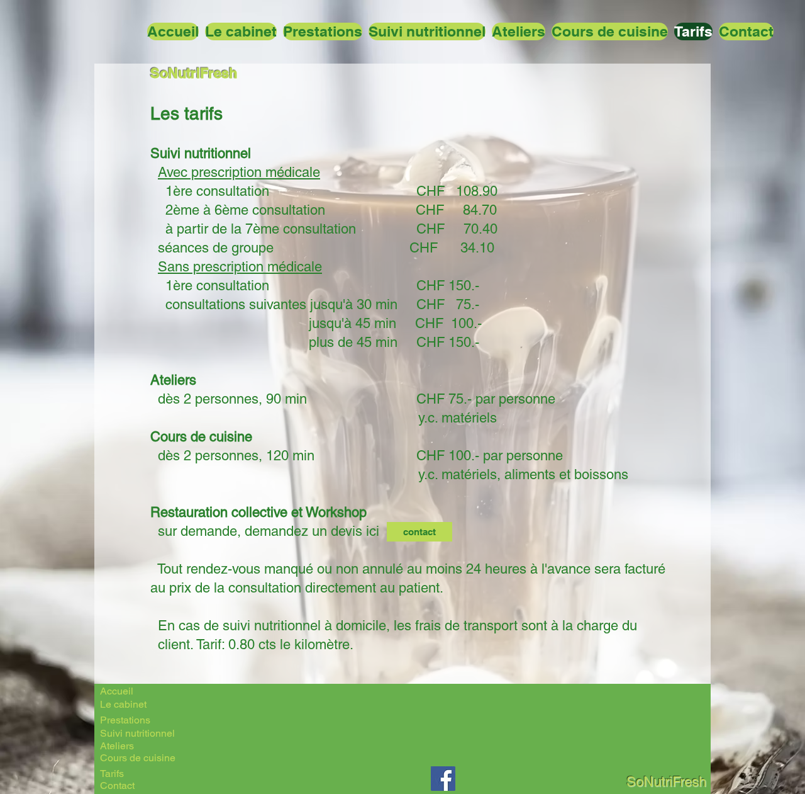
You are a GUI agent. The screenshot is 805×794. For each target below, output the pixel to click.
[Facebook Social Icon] (443, 778)
